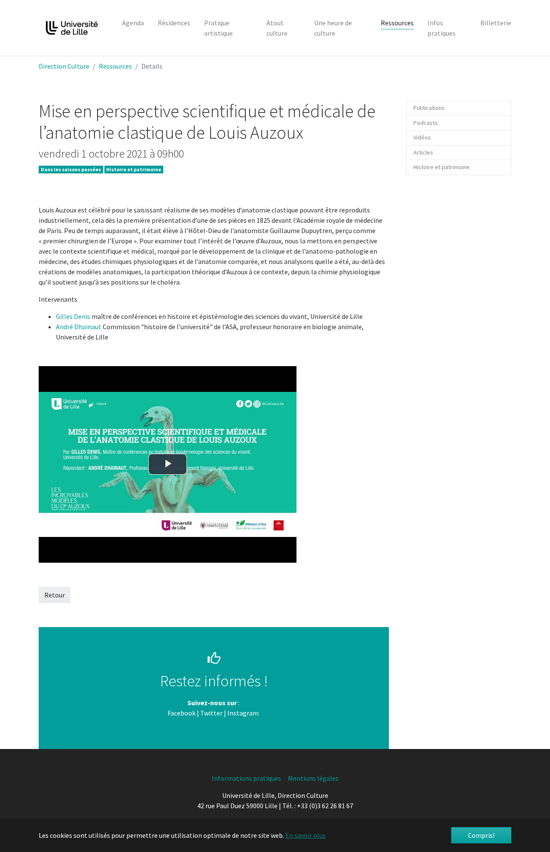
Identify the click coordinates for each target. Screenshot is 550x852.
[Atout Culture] (259, 713)
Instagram (243, 713)
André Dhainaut (79, 326)
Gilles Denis (73, 316)
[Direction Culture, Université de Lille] (72, 28)
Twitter (211, 713)
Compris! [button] (481, 835)
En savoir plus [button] (305, 835)
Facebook (182, 713)
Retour (54, 595)
